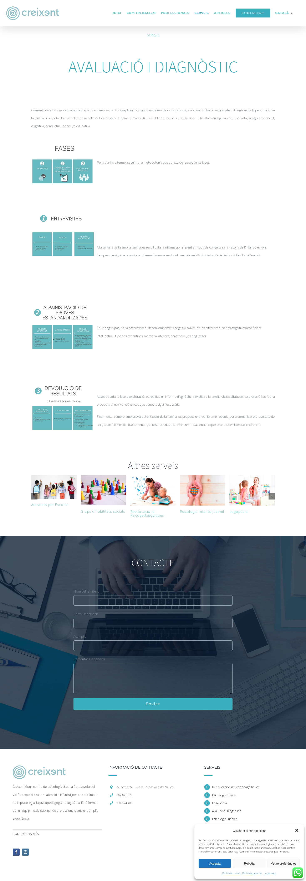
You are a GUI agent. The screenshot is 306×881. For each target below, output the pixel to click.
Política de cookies (231, 873)
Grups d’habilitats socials (103, 511)
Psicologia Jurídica (224, 819)
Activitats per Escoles (49, 504)
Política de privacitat (252, 873)
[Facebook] (16, 852)
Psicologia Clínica (224, 795)
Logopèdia (238, 511)
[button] (297, 830)
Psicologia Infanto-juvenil (202, 511)
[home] (39, 769)
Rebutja (249, 863)
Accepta (214, 863)
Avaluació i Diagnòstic (226, 811)
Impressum (270, 873)
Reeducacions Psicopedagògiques (147, 513)
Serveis (153, 35)
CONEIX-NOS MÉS (26, 833)
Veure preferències (283, 863)
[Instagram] (25, 852)
